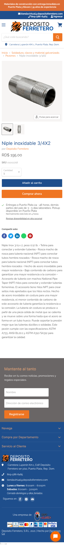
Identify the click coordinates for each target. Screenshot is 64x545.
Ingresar (58, 16)
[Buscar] (57, 37)
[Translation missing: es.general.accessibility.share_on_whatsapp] (23, 235)
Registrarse (16, 414)
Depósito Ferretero (17, 148)
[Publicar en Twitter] (10, 235)
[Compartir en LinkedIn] (17, 235)
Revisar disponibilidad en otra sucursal (24, 218)
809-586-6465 (39, 16)
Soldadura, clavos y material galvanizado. (36, 52)
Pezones (10, 55)
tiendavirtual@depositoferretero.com (41, 13)
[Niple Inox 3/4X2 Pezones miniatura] (7, 129)
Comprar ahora (32, 193)
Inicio (5, 52)
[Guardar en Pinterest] (30, 235)
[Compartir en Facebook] (4, 235)
